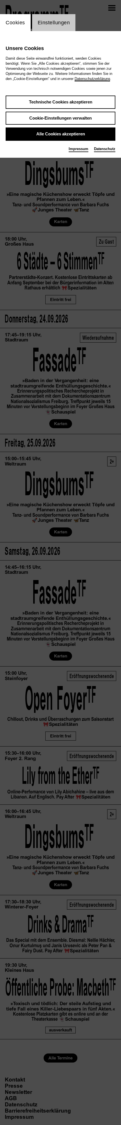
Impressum (78, 149)
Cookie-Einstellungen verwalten (60, 118)
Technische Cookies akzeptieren (60, 101)
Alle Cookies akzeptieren (60, 133)
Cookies (15, 22)
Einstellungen (54, 22)
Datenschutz (104, 149)
